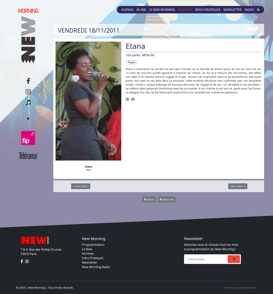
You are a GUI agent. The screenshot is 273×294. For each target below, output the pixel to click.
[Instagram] (27, 261)
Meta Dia (168, 199)
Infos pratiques (207, 10)
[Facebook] (133, 99)
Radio (249, 10)
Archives (185, 10)
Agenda (127, 10)
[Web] (127, 99)
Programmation (93, 245)
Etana (150, 199)
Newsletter (232, 10)
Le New (87, 249)
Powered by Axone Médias (240, 287)
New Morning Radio (96, 267)
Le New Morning (162, 10)
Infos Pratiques (92, 258)
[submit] (234, 259)
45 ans (141, 10)
